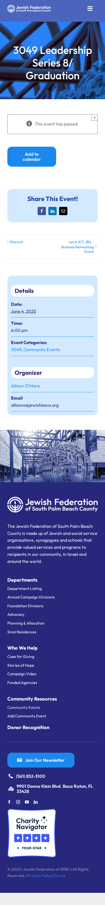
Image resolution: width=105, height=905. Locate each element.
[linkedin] (36, 802)
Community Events (41, 349)
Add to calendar (32, 157)
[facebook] (9, 802)
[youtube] (27, 802)
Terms (59, 875)
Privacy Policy (40, 875)
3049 (16, 349)
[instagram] (18, 802)
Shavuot (16, 242)
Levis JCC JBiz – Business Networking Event (77, 247)
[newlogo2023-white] (29, 7)
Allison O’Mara (25, 386)
